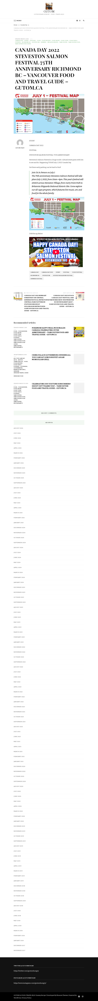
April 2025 (17, 508)
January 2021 (19, 761)
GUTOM (49, 11)
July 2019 (17, 851)
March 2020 (18, 811)
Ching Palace (18, 361)
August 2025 (18, 488)
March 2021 (18, 751)
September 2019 (20, 841)
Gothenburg (18, 368)
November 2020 (19, 771)
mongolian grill (20, 369)
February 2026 (19, 458)
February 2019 (19, 876)
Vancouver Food (74, 42)
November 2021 (19, 712)
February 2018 (19, 935)
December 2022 (19, 647)
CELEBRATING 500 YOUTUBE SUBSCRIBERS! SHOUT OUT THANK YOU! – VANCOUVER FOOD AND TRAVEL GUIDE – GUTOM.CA (51, 386)
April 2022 (17, 687)
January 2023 (19, 642)
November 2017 (19, 950)
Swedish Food (18, 376)
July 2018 (17, 911)
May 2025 (17, 503)
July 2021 (17, 731)
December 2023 (19, 587)
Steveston (36, 42)
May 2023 (17, 622)
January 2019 (19, 881)
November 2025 (19, 473)
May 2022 (17, 682)
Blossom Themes (62, 995)
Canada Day (19, 40)
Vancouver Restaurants (18, 346)
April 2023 (17, 627)
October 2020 (19, 776)
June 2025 (17, 498)
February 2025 (19, 517)
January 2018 (19, 940)
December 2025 (19, 468)
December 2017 (19, 945)
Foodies (18, 42)
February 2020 (19, 816)
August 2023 (18, 607)
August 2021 (18, 726)
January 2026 (19, 463)
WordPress (17, 998)
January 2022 (19, 702)
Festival (33, 40)
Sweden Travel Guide (21, 372)
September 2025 (20, 483)
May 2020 (17, 801)
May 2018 (17, 920)
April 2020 (18, 806)
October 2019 (19, 836)
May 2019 (17, 861)
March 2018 (18, 930)
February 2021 (19, 756)
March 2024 (18, 572)
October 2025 (19, 478)
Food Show (56, 40)
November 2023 (19, 592)
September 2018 (20, 901)
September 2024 (20, 542)
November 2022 (19, 652)
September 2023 (20, 602)
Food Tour (64, 40)
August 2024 (18, 547)
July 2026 (17, 433)
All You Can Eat (19, 358)
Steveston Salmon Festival (63, 275)
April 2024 (18, 567)
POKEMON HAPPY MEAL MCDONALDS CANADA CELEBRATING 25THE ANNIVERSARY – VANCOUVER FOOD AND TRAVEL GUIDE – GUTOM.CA (50, 331)
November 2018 (19, 891)
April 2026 (18, 448)
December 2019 (19, 826)
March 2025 (18, 513)
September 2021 (20, 721)
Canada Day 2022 (47, 272)
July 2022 (17, 672)
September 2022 (20, 662)
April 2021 (17, 746)
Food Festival (77, 272)
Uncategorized (52, 42)
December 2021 (19, 707)
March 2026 (18, 453)
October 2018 (19, 896)
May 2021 (17, 741)
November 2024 (19, 532)
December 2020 (19, 766)
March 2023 (18, 632)
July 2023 (17, 612)
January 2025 (19, 522)
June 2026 (17, 438)
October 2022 (19, 657)
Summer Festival (36, 278)
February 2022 (19, 697)
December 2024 (19, 527)
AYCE (15, 360)
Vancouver (63, 42)
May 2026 (17, 443)
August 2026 (18, 428)
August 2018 (18, 906)
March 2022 (18, 692)
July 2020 (17, 791)
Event (26, 40)
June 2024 (17, 557)
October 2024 (19, 537)
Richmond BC (26, 42)
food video (73, 40)
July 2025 (17, 493)
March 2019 (18, 871)
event (58, 272)
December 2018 (19, 886)
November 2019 (19, 831)
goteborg (23, 366)
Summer (43, 42)
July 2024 (17, 552)
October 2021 (19, 717)
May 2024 (17, 562)
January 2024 (19, 582)
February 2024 (19, 577)
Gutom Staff (20, 148)
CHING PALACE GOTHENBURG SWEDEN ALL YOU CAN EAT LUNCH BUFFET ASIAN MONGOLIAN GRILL (51, 357)
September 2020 (20, 781)
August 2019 (18, 846)
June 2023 (17, 617)
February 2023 (19, 637)
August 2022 (18, 667)
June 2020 (17, 796)
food (39, 40)
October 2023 (19, 597)
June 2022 (17, 677)
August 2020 (18, 786)
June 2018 (17, 915)
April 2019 (17, 866)
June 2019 (17, 856)
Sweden (16, 371)
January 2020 (19, 821)
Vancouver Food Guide (23, 43)
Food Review (46, 40)
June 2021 (17, 736)
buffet (20, 360)
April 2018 (17, 925)
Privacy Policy (26, 998)
